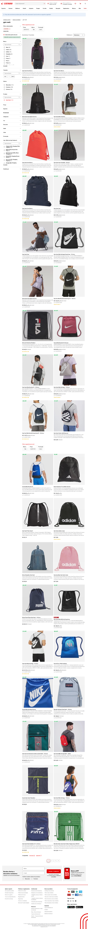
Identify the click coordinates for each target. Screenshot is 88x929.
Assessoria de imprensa (36, 890)
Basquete (58, 8)
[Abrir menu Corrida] (47, 8)
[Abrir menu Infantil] (26, 8)
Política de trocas (22, 894)
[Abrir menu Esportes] (6, 8)
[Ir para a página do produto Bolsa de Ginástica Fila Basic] (37, 325)
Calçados (31, 8)
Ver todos (5, 164)
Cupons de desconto (35, 914)
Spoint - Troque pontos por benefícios (37, 916)
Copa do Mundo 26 (49, 907)
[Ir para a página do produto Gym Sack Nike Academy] (69, 99)
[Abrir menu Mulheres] (20, 8)
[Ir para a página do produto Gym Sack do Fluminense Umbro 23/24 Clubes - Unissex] (37, 736)
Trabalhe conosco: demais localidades (37, 899)
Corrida (44, 8)
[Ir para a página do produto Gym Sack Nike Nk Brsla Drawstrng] (69, 600)
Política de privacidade (23, 892)
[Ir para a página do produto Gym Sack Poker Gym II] (37, 513)
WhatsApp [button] (31, 855)
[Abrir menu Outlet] (87, 8)
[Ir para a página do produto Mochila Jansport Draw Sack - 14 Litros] (69, 692)
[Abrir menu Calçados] (34, 8)
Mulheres (17, 8)
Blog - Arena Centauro (36, 912)
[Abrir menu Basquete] (61, 8)
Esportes (4, 8)
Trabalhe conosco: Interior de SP (37, 895)
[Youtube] (75, 901)
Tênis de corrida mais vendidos (51, 896)
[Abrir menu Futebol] (53, 8)
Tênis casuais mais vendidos (51, 894)
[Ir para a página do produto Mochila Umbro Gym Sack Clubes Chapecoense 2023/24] (69, 826)
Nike (80, 8)
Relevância (76, 35)
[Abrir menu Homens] (13, 8)
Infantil (24, 8)
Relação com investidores (36, 892)
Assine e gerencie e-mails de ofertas (36, 909)
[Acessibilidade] (85, 3)
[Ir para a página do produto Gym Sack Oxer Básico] (37, 53)
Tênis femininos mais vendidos (51, 898)
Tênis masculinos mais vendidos (52, 900)
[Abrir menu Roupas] (40, 8)
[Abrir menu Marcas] (76, 8)
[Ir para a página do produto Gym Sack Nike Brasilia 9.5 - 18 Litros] (37, 369)
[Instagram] (71, 901)
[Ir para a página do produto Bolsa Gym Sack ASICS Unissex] (37, 99)
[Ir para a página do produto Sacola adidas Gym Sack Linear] (69, 557)
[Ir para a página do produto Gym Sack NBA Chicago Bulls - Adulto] (69, 736)
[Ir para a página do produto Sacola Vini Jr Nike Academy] (69, 646)
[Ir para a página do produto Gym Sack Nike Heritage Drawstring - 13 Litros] (69, 237)
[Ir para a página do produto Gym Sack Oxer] (69, 191)
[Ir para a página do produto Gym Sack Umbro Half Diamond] (69, 415)
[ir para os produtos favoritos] (75, 3)
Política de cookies (22, 890)
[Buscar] (44, 3)
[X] (73, 901)
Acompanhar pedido (9, 890)
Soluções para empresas (36, 901)
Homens (10, 8)
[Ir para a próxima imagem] (51, 53)
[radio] (5, 76)
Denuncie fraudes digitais (23, 902)
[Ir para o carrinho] (80, 3)
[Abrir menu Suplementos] (70, 8)
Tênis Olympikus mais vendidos (51, 902)
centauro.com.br (6, 19)
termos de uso (53, 875)
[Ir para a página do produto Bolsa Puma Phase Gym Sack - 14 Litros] (37, 600)
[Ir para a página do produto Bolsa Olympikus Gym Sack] (37, 557)
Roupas (38, 8)
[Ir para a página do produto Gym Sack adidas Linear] (69, 513)
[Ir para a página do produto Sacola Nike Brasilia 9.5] (37, 469)
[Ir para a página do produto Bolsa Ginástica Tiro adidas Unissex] (69, 469)
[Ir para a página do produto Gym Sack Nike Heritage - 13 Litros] (69, 369)
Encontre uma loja (9, 898)
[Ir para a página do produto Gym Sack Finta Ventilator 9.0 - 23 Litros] (37, 826)
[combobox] (29, 3)
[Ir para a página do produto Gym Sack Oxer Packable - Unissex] (69, 145)
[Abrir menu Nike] (81, 8)
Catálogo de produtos (49, 890)
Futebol (51, 8)
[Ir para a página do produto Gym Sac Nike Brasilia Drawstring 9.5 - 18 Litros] (69, 281)
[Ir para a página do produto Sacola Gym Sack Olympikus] (37, 780)
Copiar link (38, 855)
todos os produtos (16, 19)
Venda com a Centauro (36, 903)
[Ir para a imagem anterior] (24, 53)
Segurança (20, 898)
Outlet (85, 8)
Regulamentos (21, 896)
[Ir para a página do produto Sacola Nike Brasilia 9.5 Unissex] (69, 325)
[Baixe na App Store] (79, 907)
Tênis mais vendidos (49, 892)
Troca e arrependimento (10, 896)
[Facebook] (68, 901)
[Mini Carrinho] (80, 3)
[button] (12, 35)
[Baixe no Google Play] (71, 907)
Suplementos (66, 8)
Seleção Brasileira (48, 911)
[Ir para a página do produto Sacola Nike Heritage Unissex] (37, 692)
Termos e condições (22, 900)
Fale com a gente (8, 894)
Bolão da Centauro (49, 913)
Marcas (74, 8)
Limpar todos (6, 31)
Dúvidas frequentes (9, 892)
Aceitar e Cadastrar (54, 871)
